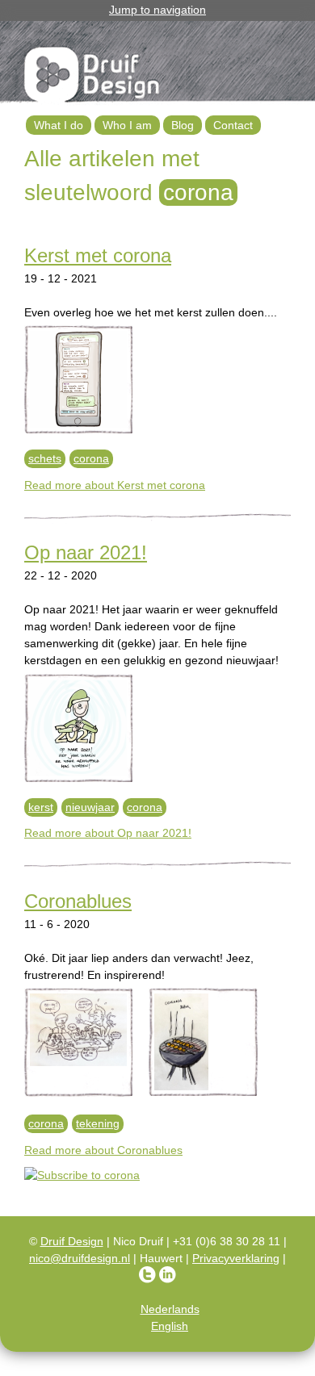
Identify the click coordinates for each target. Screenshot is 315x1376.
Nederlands (170, 1309)
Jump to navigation (157, 9)
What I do (58, 125)
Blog (182, 125)
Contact (233, 125)
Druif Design (71, 1241)
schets (44, 458)
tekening (98, 1123)
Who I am (127, 125)
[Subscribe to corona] (157, 1175)
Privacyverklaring (235, 1258)
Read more (114, 485)
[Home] (93, 77)
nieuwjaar (90, 807)
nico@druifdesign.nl (79, 1258)
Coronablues (78, 901)
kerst (40, 807)
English (169, 1326)
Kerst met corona (97, 255)
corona (91, 458)
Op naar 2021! (85, 552)
